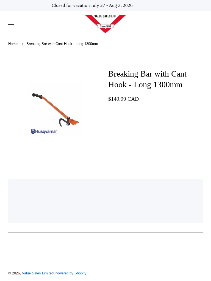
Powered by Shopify (71, 273)
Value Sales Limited (38, 273)
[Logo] (105, 24)
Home (13, 44)
